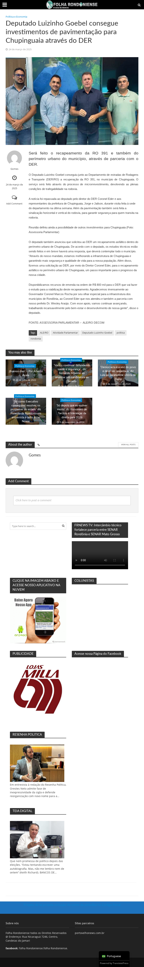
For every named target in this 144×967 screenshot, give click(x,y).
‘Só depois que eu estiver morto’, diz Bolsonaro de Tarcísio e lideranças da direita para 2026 (71, 411)
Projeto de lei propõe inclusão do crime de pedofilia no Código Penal (72, 905)
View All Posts (128, 444)
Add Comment (14, 203)
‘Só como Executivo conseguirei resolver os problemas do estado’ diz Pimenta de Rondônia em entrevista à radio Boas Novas (25, 411)
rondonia (36, 338)
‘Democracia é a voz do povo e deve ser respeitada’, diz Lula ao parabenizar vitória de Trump (118, 373)
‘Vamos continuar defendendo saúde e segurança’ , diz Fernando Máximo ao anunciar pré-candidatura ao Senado (72, 373)
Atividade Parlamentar (65, 332)
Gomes (14, 169)
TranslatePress (120, 963)
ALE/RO (44, 332)
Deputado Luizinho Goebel (97, 332)
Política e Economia (16, 16)
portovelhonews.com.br (89, 933)
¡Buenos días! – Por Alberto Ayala (26, 373)
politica (121, 332)
